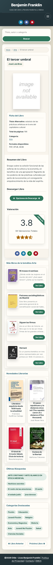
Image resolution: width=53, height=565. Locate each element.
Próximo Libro (36, 543)
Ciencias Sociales (16, 534)
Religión (29, 517)
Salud (38, 528)
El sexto (38, 489)
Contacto (30, 561)
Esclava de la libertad (37, 453)
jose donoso (30, 494)
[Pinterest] (32, 22)
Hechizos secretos (16, 484)
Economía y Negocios (17, 523)
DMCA (38, 561)
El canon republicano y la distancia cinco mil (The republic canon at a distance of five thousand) (37, 410)
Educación (23, 512)
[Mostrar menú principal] (48, 16)
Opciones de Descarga (26, 198)
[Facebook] (26, 22)
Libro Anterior (17, 543)
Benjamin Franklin (26, 5)
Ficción (11, 512)
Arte (15, 50)
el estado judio (14, 494)
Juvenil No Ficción (24, 528)
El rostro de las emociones (19, 489)
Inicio (8, 50)
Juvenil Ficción (14, 517)
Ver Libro (39, 285)
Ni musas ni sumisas (28, 271)
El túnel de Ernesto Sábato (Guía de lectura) (16, 453)
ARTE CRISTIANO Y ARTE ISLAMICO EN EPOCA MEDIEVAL (25, 476)
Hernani (23, 348)
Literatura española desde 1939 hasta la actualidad (16, 407)
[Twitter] (21, 22)
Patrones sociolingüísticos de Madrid (31, 296)
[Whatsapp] (29, 253)
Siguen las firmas (27, 322)
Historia (34, 523)
